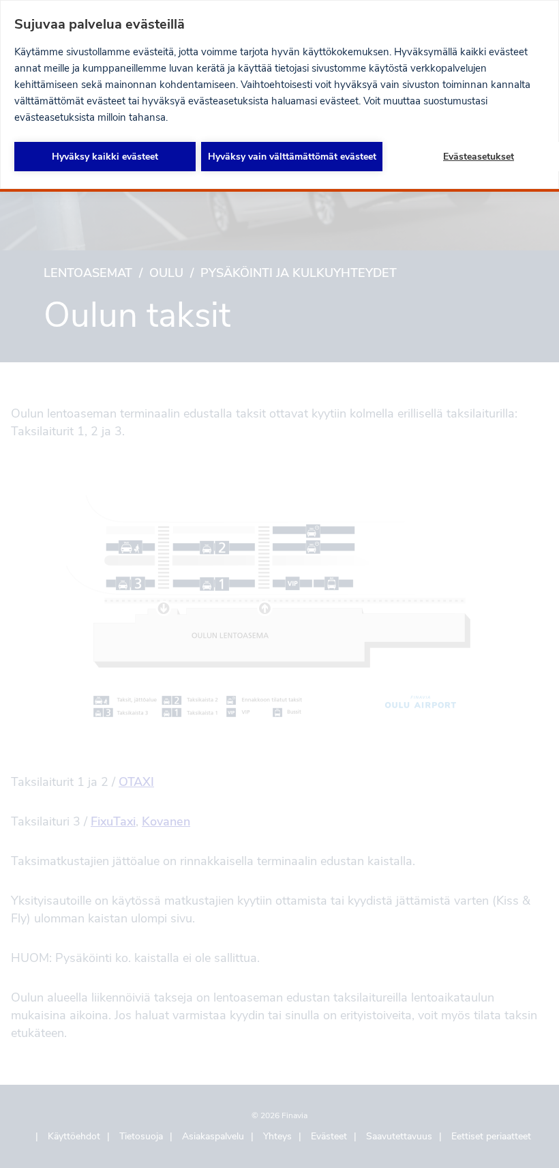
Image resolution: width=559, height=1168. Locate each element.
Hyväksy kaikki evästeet (105, 156)
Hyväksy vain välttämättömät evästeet (292, 156)
